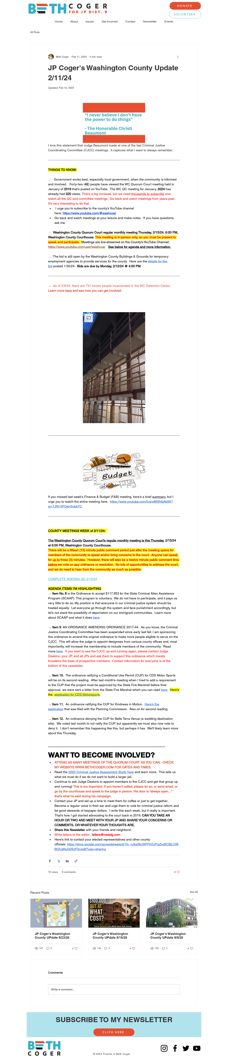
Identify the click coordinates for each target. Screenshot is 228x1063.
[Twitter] (185, 1048)
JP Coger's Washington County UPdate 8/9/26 (168, 935)
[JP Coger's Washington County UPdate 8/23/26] (56, 913)
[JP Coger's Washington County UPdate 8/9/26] (172, 913)
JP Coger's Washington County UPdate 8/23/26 (52, 935)
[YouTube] (196, 1048)
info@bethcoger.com (116, 1044)
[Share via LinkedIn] (67, 861)
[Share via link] (76, 861)
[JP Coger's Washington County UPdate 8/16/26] (114, 913)
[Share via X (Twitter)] (58, 861)
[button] (114, 367)
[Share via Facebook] (49, 861)
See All (194, 892)
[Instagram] (164, 1048)
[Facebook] (175, 1048)
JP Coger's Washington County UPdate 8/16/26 (110, 935)
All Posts (35, 32)
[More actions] (178, 57)
